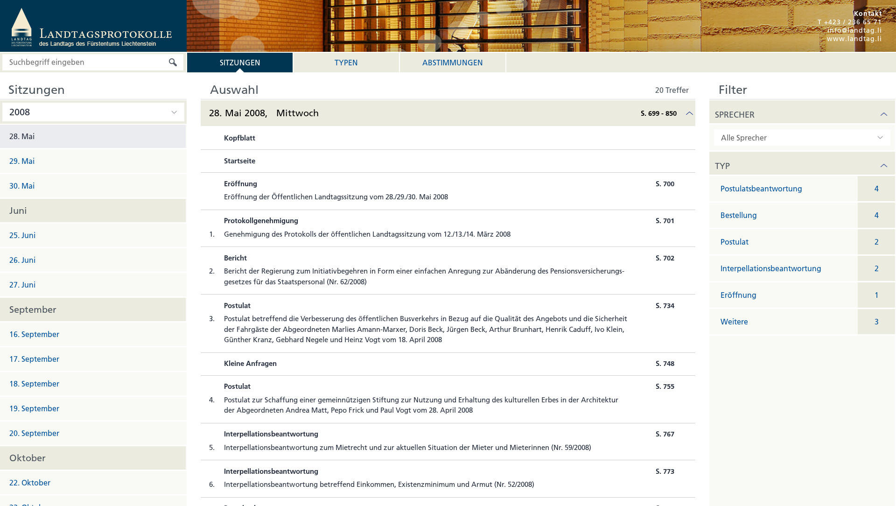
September (32, 309)
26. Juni (22, 260)
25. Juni (22, 235)
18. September (34, 383)
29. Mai (22, 161)
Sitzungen (240, 62)
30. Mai (22, 185)
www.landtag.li (854, 39)
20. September (34, 433)
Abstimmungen (452, 62)
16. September (34, 334)
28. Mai (22, 136)
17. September (34, 359)
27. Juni (22, 284)
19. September (34, 408)
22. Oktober (29, 482)
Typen (346, 62)
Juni (18, 210)
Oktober (27, 458)
